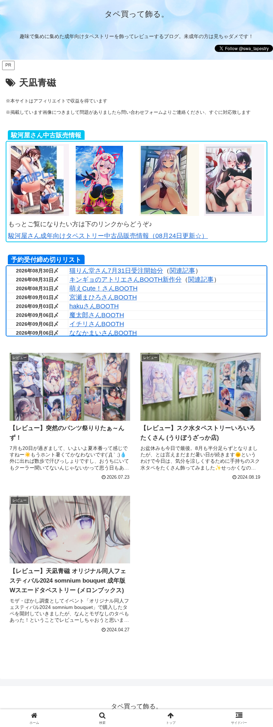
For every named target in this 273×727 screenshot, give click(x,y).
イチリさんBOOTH (96, 324)
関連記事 (182, 270)
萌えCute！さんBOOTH (103, 288)
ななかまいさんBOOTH (103, 332)
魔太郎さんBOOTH (96, 315)
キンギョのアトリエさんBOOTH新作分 (125, 279)
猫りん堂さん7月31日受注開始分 (116, 270)
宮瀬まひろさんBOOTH (103, 297)
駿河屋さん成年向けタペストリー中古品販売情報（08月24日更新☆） (108, 235)
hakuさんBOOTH (94, 306)
